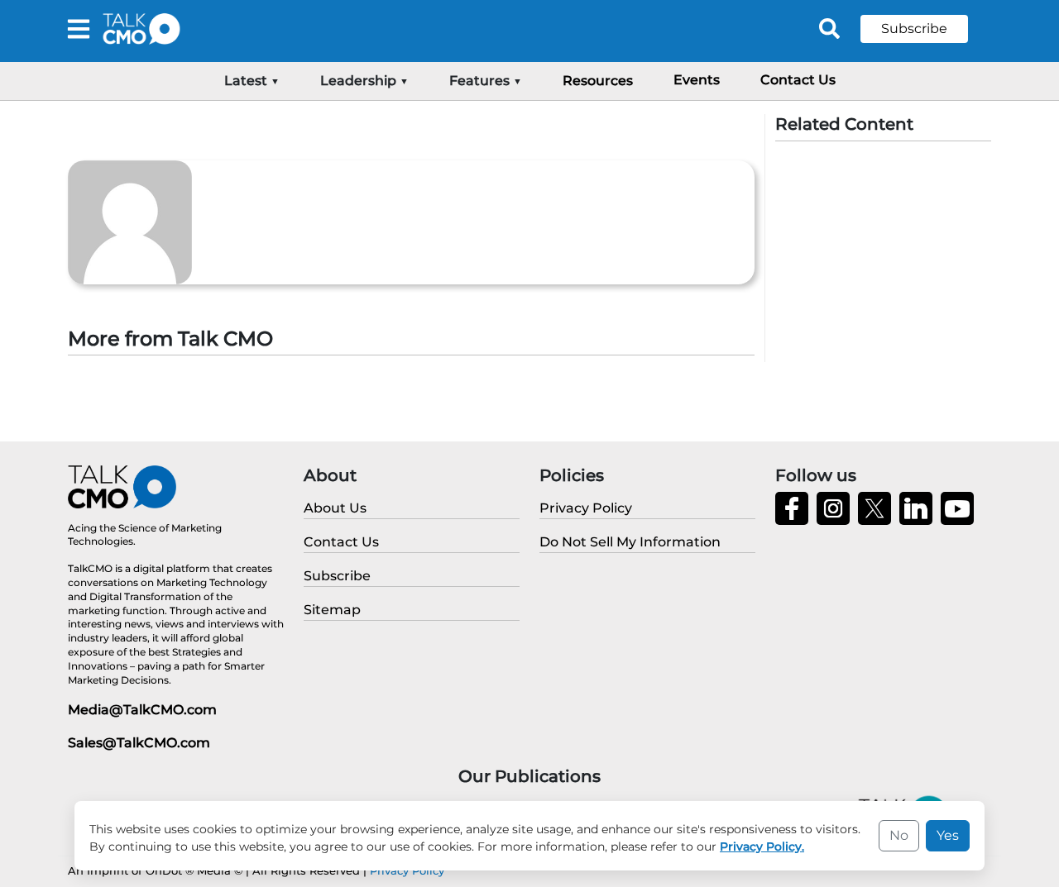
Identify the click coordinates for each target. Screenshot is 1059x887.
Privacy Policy (407, 870)
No (898, 835)
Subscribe (914, 28)
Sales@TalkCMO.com (139, 743)
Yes (948, 835)
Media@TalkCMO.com (142, 710)
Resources (598, 80)
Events (696, 80)
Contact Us (798, 80)
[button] (926, 29)
